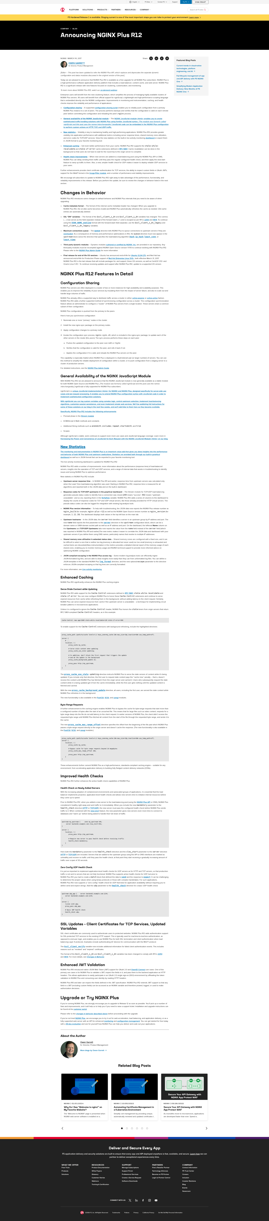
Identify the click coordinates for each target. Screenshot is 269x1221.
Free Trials (66, 1168)
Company (65, 29)
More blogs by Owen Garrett (92, 1050)
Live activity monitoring (92, 569)
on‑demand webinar (108, 90)
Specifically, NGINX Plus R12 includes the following (82, 411)
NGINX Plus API (143, 802)
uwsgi (116, 698)
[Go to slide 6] (147, 1128)
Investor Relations (189, 1181)
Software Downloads (130, 1181)
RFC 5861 (123, 149)
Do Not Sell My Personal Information (170, 1213)
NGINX (117, 1103)
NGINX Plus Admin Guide (89, 250)
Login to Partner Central (161, 1178)
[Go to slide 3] (132, 1128)
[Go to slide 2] (127, 1128)
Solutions (65, 1174)
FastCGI (100, 698)
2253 (146, 220)
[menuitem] (134, 2)
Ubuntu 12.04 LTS (138, 255)
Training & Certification (100, 1184)
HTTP (85, 808)
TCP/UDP (94, 808)
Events (184, 1188)
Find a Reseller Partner (160, 1168)
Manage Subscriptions (130, 1168)
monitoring (108, 1021)
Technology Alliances (160, 1171)
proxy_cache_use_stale (76, 674)
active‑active (152, 298)
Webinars (95, 1181)
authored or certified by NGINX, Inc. (121, 245)
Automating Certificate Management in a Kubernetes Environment (134, 1108)
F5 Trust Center (188, 1171)
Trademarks (116, 1213)
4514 (155, 220)
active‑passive (138, 298)
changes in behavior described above (91, 1014)
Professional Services (130, 1174)
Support (174, 2)
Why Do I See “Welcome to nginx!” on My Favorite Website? (83, 1108)
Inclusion (185, 1178)
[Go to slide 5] (142, 1128)
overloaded (68, 234)
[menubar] (134, 2)
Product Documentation (100, 1168)
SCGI (107, 698)
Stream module (87, 416)
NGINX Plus (80, 1018)
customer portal (80, 1009)
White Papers (97, 1171)
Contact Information (189, 1168)
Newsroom (186, 1191)
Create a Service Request (131, 1178)
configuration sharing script (106, 108)
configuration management (128, 1021)
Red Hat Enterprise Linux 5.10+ (121, 258)
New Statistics (73, 446)
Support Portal (127, 1171)
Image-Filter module (97, 173)
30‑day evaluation (73, 1024)
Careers (185, 1174)
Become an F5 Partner (160, 1174)
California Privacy (148, 1213)
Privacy (136, 1213)
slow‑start (95, 811)
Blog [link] (75, 29)
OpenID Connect (138, 970)
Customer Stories (98, 1178)
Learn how (195, 1154)
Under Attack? (200, 2)
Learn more (194, 17)
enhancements (110, 411)
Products (65, 1171)
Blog (184, 1184)
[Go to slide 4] (137, 1128)
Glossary (95, 1174)
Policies (126, 1213)
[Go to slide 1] (122, 1128)
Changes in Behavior (95, 957)
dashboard (150, 138)
